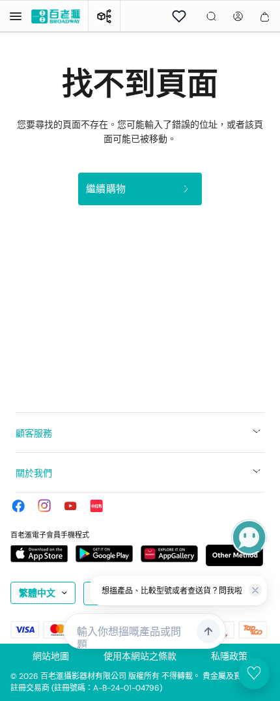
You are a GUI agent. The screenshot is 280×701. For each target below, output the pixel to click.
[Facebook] (18, 505)
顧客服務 (34, 433)
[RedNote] (96, 505)
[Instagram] (44, 505)
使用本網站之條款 (140, 656)
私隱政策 (229, 656)
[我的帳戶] (238, 16)
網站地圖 (51, 656)
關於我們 (34, 473)
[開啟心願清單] (179, 16)
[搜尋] (211, 16)
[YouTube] (70, 505)
